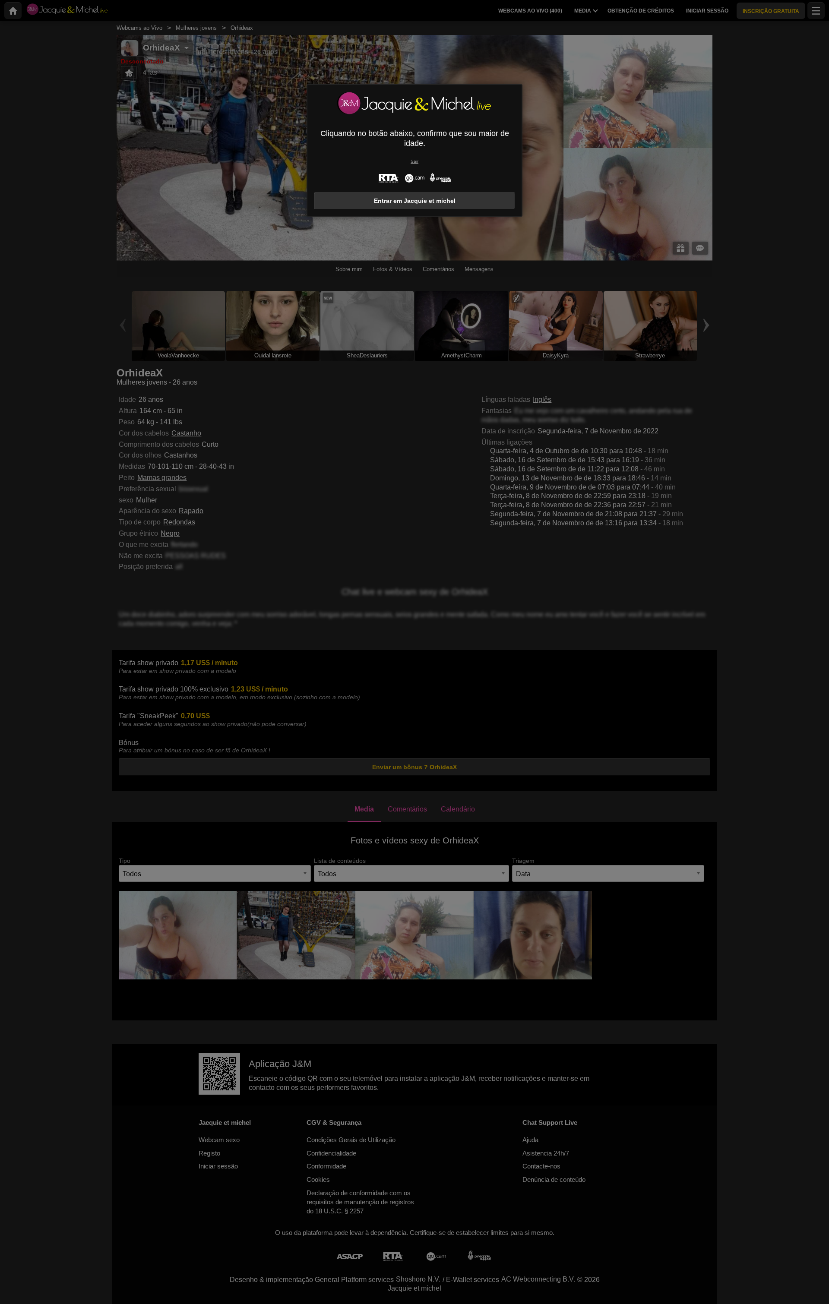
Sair (414, 161)
